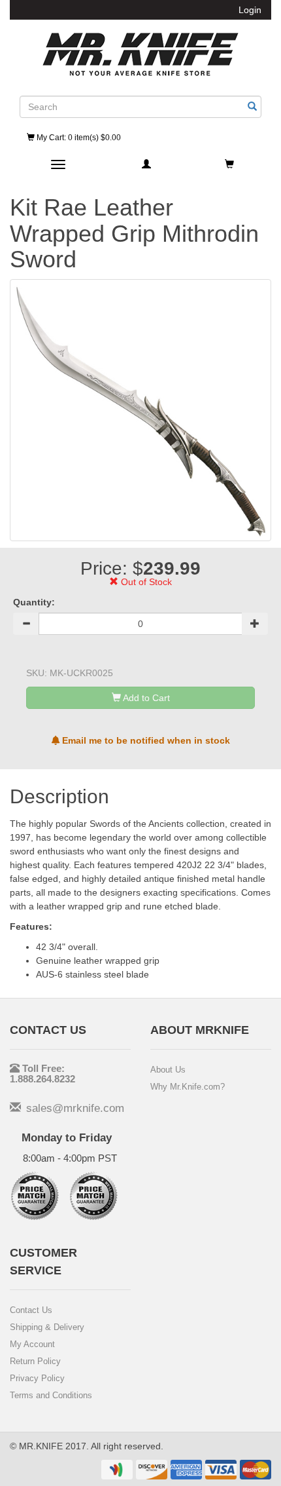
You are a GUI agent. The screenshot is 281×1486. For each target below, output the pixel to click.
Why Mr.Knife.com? (187, 1087)
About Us (168, 1070)
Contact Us (31, 1310)
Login (250, 10)
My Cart (78, 137)
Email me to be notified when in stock (144, 740)
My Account (32, 1344)
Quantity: (34, 602)
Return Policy (35, 1361)
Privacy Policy (37, 1378)
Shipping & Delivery (47, 1327)
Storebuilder (140, 54)
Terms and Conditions (51, 1395)
